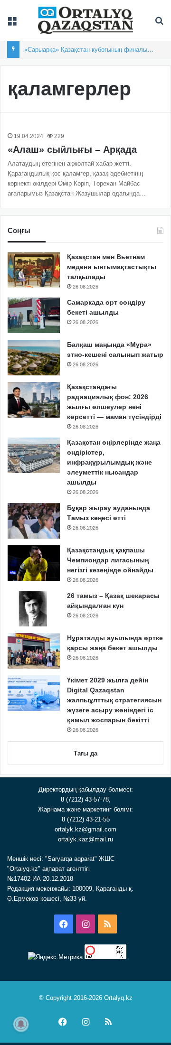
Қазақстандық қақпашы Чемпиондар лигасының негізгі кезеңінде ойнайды (110, 560)
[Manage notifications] (20, 1024)
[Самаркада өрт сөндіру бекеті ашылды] (34, 315)
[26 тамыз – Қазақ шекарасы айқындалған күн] (34, 608)
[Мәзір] (12, 24)
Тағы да (85, 753)
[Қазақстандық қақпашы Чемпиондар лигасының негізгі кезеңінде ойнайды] (34, 563)
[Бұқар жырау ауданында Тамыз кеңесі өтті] (34, 521)
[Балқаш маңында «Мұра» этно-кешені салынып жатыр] (34, 357)
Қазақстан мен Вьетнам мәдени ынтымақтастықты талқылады (111, 266)
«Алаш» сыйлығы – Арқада (72, 149)
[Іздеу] (159, 24)
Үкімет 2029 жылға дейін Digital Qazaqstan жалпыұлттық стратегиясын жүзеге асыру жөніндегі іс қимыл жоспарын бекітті (114, 700)
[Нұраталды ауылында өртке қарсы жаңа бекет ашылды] (34, 651)
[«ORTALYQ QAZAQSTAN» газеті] (85, 20)
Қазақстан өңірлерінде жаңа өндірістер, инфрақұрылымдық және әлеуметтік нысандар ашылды (114, 462)
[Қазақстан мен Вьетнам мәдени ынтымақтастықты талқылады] (34, 270)
